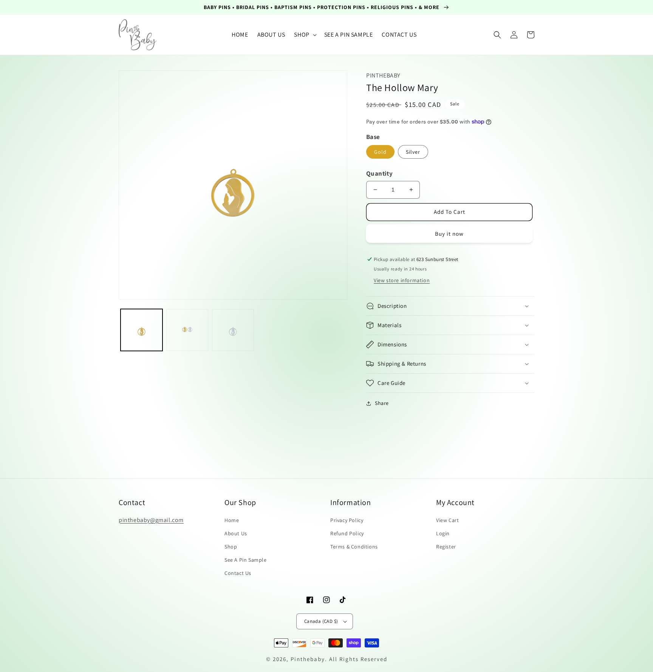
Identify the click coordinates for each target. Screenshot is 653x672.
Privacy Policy (346, 520)
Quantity (379, 173)
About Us (235, 533)
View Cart (447, 520)
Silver (413, 151)
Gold (380, 151)
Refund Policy (347, 533)
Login (443, 533)
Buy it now (449, 233)
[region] (326, 7)
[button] (304, 34)
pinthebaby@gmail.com (151, 520)
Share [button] (382, 403)
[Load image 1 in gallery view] (141, 330)
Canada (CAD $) (321, 621)
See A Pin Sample (245, 559)
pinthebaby (308, 659)
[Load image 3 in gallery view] (233, 330)
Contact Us (237, 573)
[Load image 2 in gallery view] (187, 330)
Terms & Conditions (354, 546)
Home (231, 520)
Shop (230, 546)
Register (446, 546)
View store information (402, 280)
